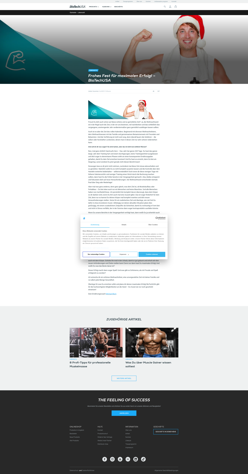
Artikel (117, 1)
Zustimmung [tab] (95, 224)
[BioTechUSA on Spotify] (128, 459)
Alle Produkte (74, 440)
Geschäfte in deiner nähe (166, 432)
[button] (94, 6)
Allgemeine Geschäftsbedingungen (166, 470)
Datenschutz (87, 248)
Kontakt (174, 1)
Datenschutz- (74, 470)
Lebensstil (81, 12)
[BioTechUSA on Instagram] (112, 459)
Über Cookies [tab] (153, 224)
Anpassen (123, 254)
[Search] (165, 6)
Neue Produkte (75, 437)
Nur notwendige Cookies (96, 254)
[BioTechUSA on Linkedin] (135, 459)
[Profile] (170, 6)
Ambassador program (161, 1)
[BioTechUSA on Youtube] (120, 459)
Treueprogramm (128, 1)
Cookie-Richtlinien (102, 248)
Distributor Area (103, 444)
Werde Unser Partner (105, 440)
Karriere (148, 1)
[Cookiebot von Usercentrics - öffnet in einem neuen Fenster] (157, 218)
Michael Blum (111, 294)
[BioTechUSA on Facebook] (104, 459)
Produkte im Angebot (77, 430)
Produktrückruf (103, 434)
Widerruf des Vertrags (105, 437)
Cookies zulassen (152, 254)
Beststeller (73, 434)
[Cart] (175, 6)
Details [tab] (124, 224)
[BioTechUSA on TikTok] (143, 459)
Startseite (73, 12)
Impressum (129, 447)
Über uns (139, 1)
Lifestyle (128, 440)
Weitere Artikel (124, 378)
